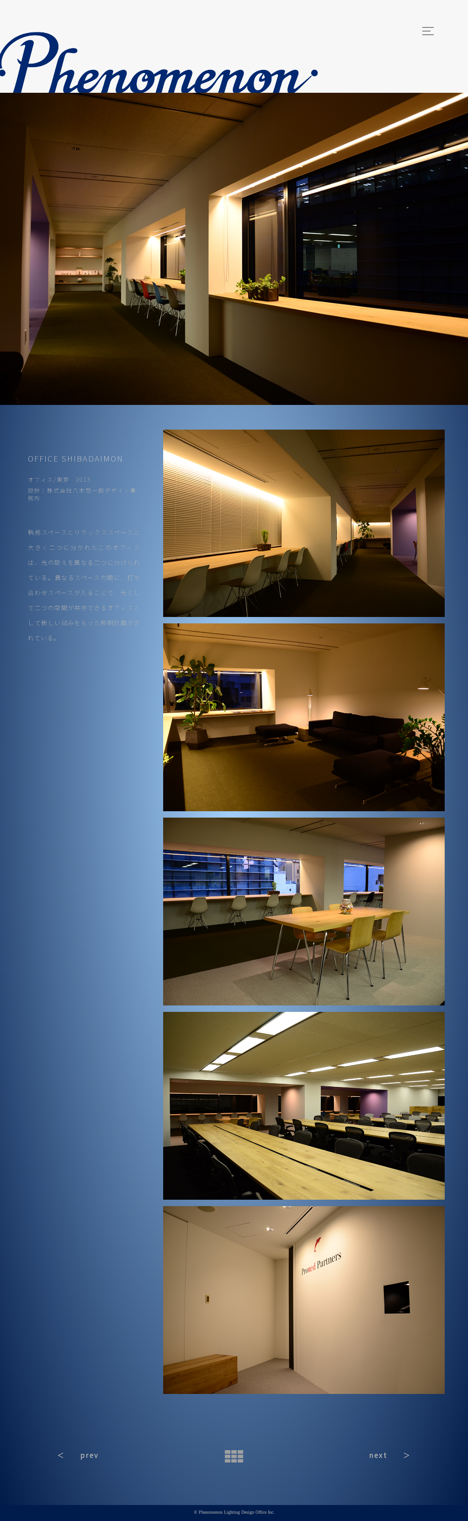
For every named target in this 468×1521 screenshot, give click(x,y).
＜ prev (78, 1455)
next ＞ (390, 1455)
